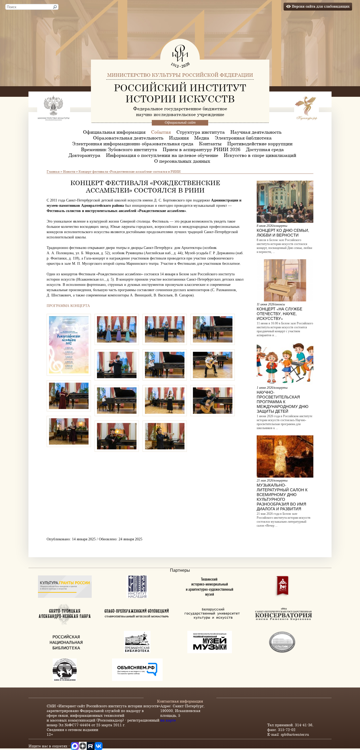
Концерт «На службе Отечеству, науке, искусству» (279, 313)
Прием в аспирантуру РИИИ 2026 (201, 149)
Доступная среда (265, 149)
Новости (69, 171)
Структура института (200, 132)
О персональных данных (182, 161)
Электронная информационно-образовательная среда (132, 143)
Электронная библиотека (243, 138)
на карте (168, 720)
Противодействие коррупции (260, 143)
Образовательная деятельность (128, 138)
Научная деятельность (255, 132)
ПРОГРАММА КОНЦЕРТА (68, 306)
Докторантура (84, 155)
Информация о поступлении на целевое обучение (162, 155)
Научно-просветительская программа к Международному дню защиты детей (282, 402)
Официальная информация (114, 132)
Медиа (201, 138)
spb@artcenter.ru (295, 734)
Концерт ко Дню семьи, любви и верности (283, 233)
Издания (179, 138)
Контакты (210, 143)
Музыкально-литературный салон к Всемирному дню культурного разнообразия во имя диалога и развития (282, 496)
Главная (53, 171)
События (161, 132)
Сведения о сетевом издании (72, 729)
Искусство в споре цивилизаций (260, 155)
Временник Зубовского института (119, 149)
